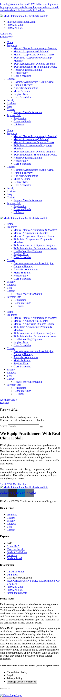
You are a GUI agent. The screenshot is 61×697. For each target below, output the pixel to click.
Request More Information (28, 112)
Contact (11, 109)
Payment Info (14, 115)
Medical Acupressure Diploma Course (34, 54)
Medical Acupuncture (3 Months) (31, 51)
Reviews (11, 103)
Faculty (11, 100)
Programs (12, 45)
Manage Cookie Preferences (22, 681)
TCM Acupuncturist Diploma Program (34, 63)
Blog (9, 106)
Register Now (21, 72)
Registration (20, 118)
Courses (11, 78)
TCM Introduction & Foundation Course (35, 66)
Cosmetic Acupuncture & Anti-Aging (34, 81)
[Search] (41, 426)
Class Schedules (22, 75)
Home (10, 42)
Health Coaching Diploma (28, 69)
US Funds (19, 124)
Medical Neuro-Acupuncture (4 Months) (35, 48)
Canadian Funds (22, 121)
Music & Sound (22, 91)
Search (3, 426)
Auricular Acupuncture (26, 88)
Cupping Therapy (23, 84)
